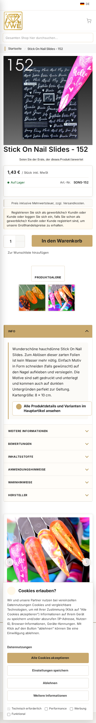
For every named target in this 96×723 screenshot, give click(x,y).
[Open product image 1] (32, 297)
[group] (32, 297)
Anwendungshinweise (27, 469)
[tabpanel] (48, 558)
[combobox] (43, 37)
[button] (20, 244)
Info (11, 331)
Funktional (18, 714)
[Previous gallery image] (9, 562)
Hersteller (17, 495)
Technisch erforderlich (26, 708)
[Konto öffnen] (78, 21)
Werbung (80, 708)
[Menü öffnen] (5, 5)
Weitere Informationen (28, 431)
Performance (58, 708)
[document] (48, 651)
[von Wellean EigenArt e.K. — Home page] (11, 20)
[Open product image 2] (61, 297)
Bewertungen (20, 444)
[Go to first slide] (86, 562)
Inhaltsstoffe (20, 456)
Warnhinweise (20, 482)
